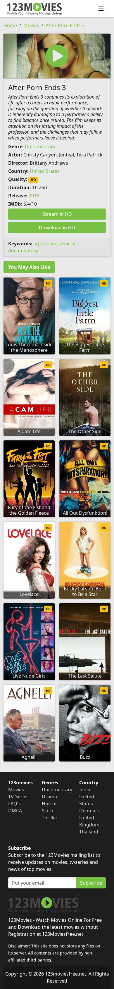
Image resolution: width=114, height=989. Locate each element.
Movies (31, 25)
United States (45, 171)
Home (10, 25)
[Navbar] (101, 8)
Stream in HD (57, 214)
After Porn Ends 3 (65, 25)
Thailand (88, 831)
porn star (48, 243)
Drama (49, 796)
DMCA (15, 810)
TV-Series (18, 796)
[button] (57, 56)
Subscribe (91, 883)
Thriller (50, 817)
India (84, 789)
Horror (49, 803)
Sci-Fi (47, 810)
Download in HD (57, 227)
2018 (34, 195)
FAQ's (14, 803)
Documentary (40, 146)
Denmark (89, 810)
